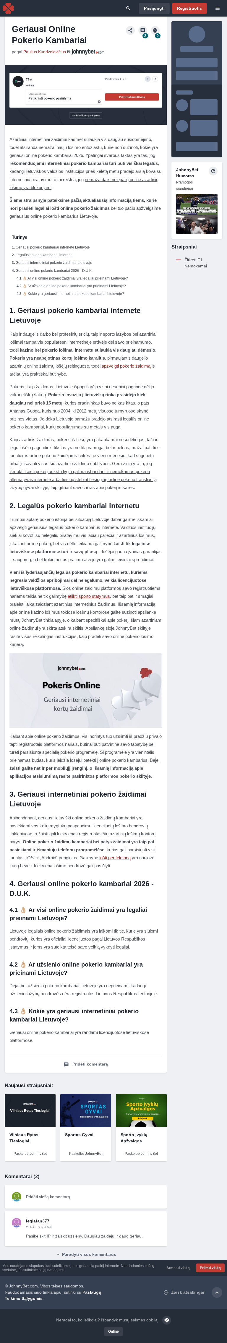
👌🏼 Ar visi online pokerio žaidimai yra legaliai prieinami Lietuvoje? (75, 278)
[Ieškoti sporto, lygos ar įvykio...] (128, 8)
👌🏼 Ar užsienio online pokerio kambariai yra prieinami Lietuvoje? (74, 286)
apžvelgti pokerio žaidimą (126, 365)
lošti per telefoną (115, 857)
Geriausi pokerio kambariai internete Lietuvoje (53, 247)
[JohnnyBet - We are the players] (8, 8)
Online (113, 1331)
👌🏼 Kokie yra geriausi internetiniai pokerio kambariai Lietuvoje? (73, 294)
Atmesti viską (178, 1268)
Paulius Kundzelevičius (44, 51)
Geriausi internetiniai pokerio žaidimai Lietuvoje (54, 263)
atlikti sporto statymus (89, 596)
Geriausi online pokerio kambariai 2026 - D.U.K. (54, 271)
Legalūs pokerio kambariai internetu (45, 255)
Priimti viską (210, 1268)
